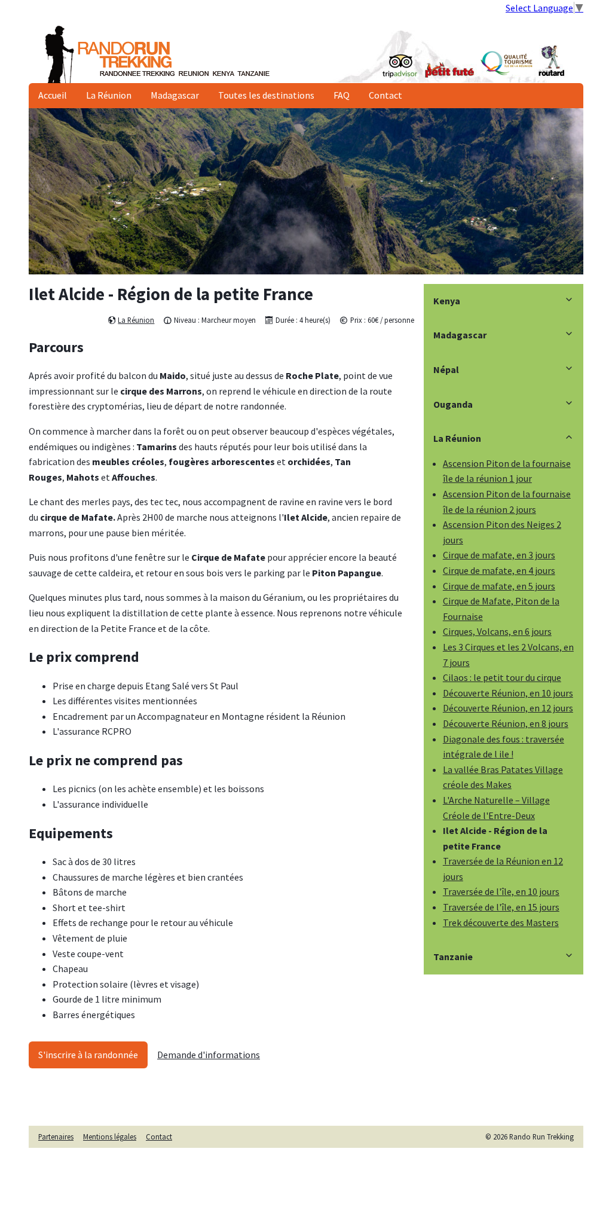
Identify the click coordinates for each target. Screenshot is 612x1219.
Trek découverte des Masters (501, 922)
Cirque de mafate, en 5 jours (499, 586)
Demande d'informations (208, 1055)
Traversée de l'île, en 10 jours (501, 891)
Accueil (52, 95)
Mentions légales (109, 1136)
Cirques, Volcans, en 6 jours (497, 631)
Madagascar (175, 95)
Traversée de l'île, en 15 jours (501, 907)
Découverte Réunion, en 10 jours (508, 693)
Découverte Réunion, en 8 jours (505, 723)
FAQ (341, 95)
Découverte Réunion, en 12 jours (508, 708)
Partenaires (56, 1136)
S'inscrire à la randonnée (88, 1055)
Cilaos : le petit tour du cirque (502, 677)
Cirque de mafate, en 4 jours (499, 570)
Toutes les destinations (266, 95)
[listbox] (306, 191)
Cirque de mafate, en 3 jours (499, 555)
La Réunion (108, 95)
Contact (385, 95)
